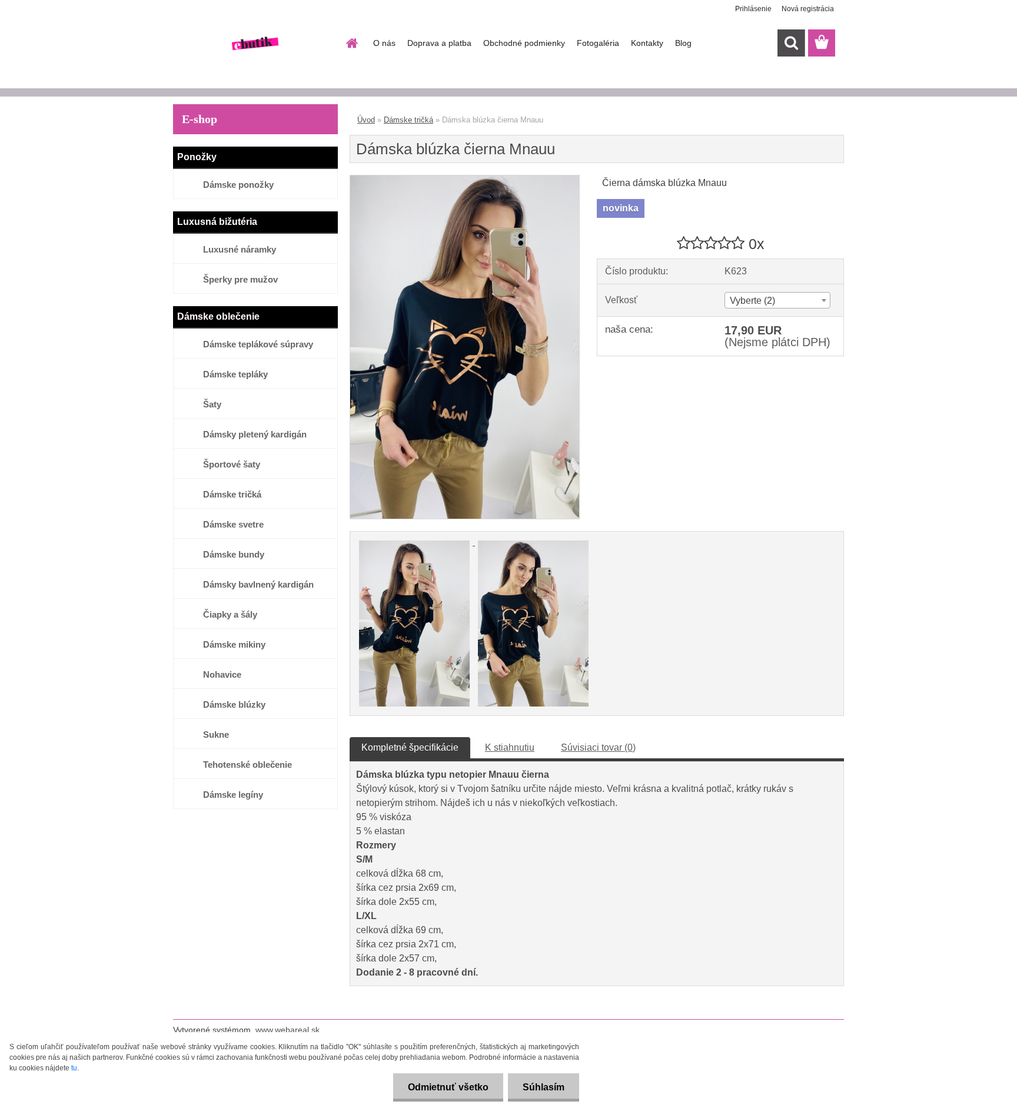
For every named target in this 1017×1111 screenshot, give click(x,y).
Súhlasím (543, 1087)
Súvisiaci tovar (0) (598, 747)
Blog (683, 43)
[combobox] (777, 300)
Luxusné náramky (239, 249)
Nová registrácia (808, 9)
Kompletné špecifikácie (409, 747)
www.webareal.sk (287, 1029)
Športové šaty (231, 464)
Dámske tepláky (235, 374)
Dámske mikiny (234, 644)
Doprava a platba (439, 43)
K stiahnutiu (509, 747)
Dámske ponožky (238, 185)
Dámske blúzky (234, 704)
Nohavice (222, 674)
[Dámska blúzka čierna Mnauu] (464, 180)
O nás (384, 43)
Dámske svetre (233, 524)
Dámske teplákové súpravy (258, 344)
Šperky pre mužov (240, 279)
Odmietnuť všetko (448, 1087)
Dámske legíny (233, 795)
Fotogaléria (598, 43)
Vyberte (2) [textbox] (752, 301)
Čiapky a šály (230, 614)
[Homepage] (350, 43)
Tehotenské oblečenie (247, 765)
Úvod (366, 119)
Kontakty (647, 43)
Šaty (212, 404)
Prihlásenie (753, 9)
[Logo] (254, 43)
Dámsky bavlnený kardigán (258, 584)
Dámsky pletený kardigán (255, 434)
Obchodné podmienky (524, 43)
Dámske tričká (232, 494)
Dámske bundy (233, 554)
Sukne (216, 734)
